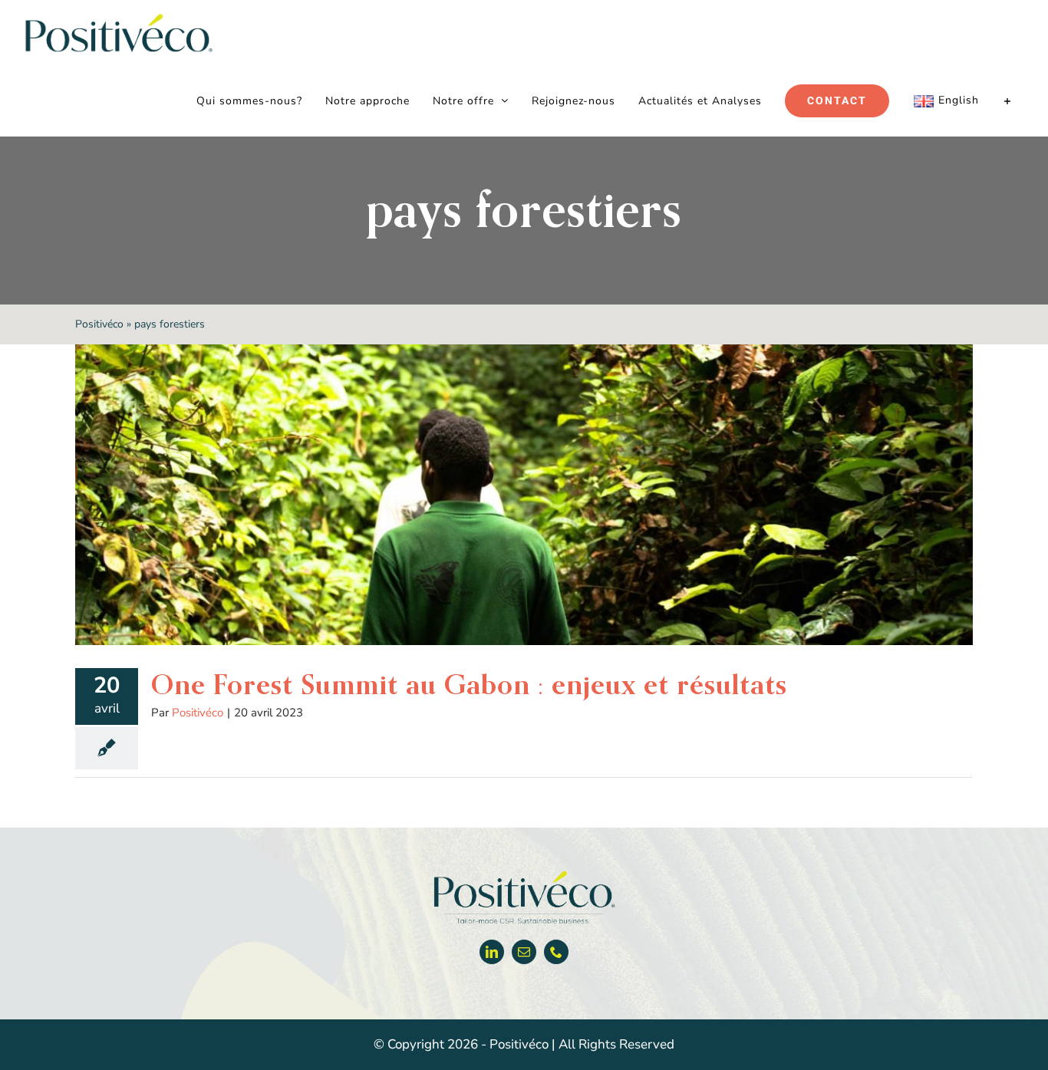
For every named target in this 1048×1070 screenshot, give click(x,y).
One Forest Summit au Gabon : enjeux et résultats (469, 684)
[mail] (524, 952)
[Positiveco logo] (524, 874)
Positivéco (99, 324)
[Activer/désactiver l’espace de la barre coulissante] (1007, 101)
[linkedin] (492, 952)
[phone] (556, 952)
